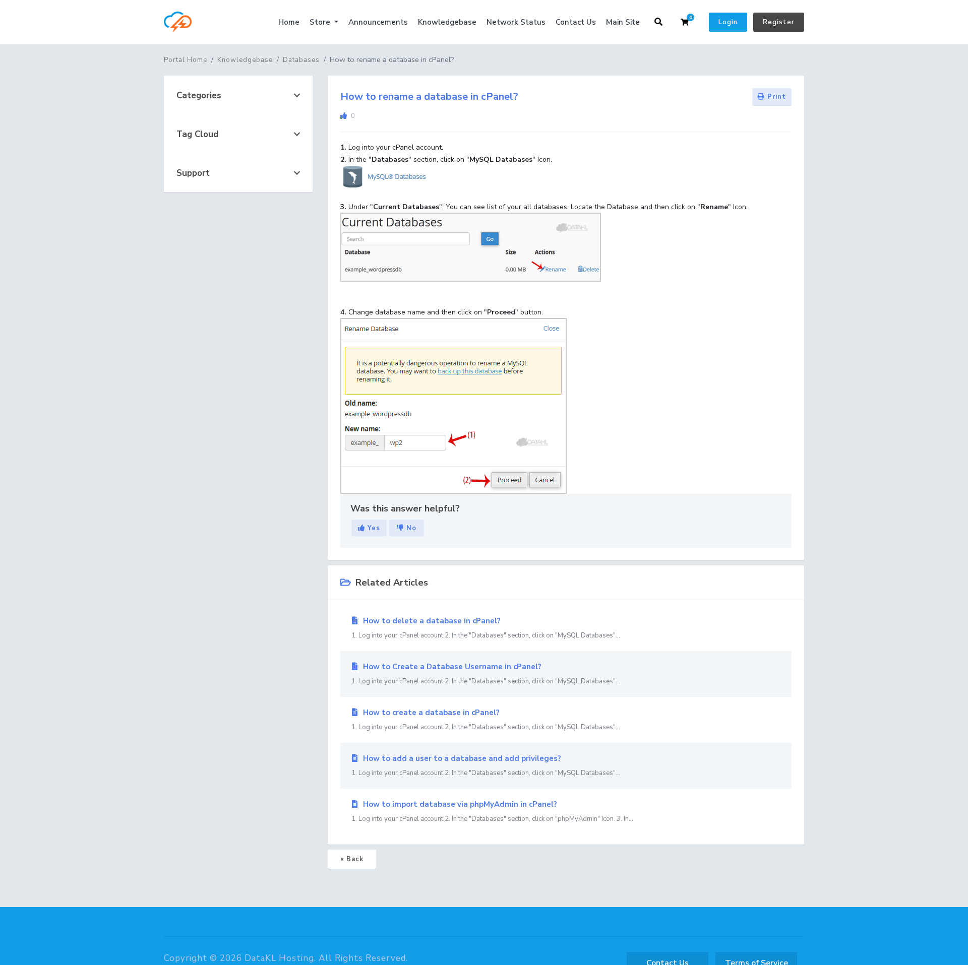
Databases (301, 60)
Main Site (623, 22)
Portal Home (185, 60)
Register (779, 22)
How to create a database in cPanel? (485, 719)
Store (321, 22)
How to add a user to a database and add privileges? (485, 765)
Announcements (378, 22)
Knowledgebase (447, 22)
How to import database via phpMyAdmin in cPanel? (492, 811)
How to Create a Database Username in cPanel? (485, 674)
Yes (372, 528)
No (410, 528)
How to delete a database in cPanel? (485, 628)
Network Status (516, 22)
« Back (352, 859)
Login (728, 22)
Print (775, 96)
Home (288, 22)
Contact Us (576, 22)
